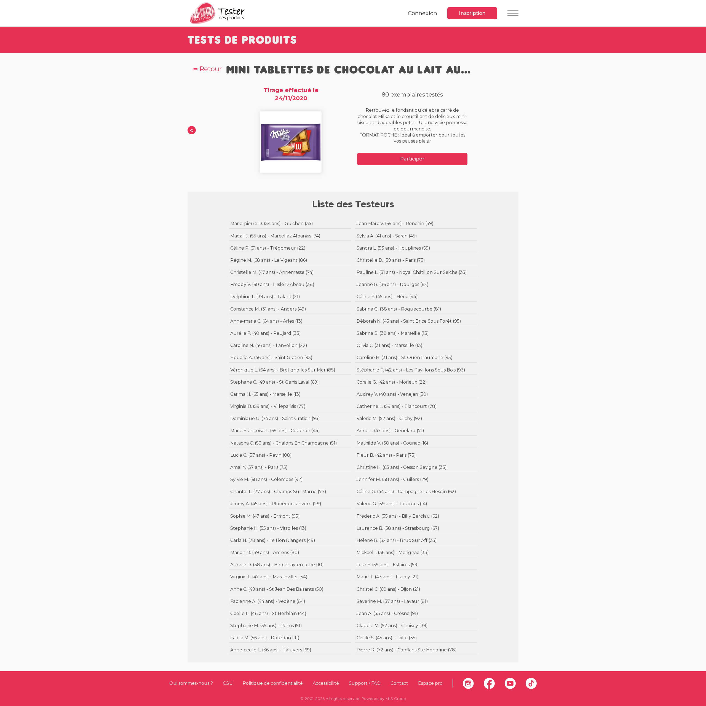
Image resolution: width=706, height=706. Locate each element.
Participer (412, 159)
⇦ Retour (207, 69)
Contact (399, 683)
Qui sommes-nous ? (191, 683)
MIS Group (395, 698)
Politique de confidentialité (273, 683)
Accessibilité (326, 683)
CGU (228, 683)
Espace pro (430, 683)
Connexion (422, 13)
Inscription (472, 13)
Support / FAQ (365, 683)
